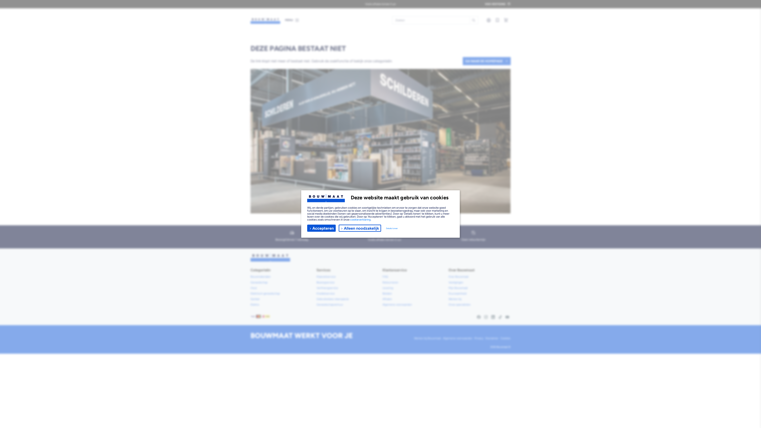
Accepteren (323, 228)
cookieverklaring (360, 219)
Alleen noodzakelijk (361, 228)
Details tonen (392, 228)
